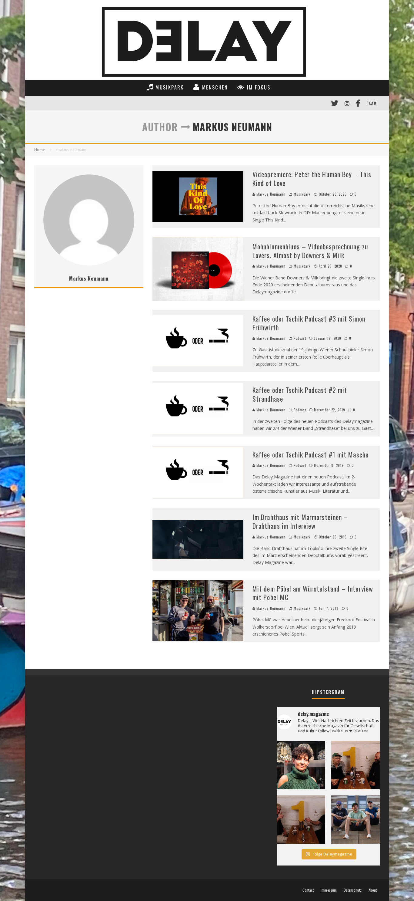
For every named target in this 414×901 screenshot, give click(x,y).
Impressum (329, 890)
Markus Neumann (270, 194)
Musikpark (302, 194)
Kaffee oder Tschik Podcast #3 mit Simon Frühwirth (308, 323)
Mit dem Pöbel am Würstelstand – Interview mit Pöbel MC (312, 593)
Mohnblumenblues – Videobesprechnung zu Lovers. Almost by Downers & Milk (310, 250)
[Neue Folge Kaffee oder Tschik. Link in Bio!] (301, 819)
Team (372, 103)
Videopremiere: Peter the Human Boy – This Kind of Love (311, 178)
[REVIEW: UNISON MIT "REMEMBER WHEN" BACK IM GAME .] (355, 819)
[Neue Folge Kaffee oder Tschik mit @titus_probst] (355, 765)
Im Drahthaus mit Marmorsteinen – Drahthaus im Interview (300, 521)
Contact (308, 890)
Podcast (300, 338)
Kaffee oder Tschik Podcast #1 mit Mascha (310, 454)
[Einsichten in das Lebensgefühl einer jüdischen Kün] (301, 765)
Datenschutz (353, 890)
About (373, 890)
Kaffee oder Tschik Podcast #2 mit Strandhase (299, 394)
